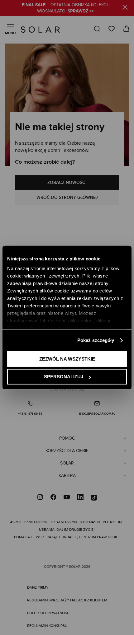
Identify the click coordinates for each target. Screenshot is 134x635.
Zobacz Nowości (67, 182)
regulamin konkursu (47, 625)
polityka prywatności (48, 613)
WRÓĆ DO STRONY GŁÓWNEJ (67, 197)
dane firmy (38, 587)
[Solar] (40, 29)
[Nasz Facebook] (53, 498)
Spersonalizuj (63, 376)
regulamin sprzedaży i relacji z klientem (67, 600)
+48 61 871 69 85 (30, 414)
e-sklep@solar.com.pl (97, 414)
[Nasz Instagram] (40, 498)
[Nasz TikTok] (94, 498)
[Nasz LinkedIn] (80, 498)
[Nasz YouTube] (67, 498)
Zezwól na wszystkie (67, 358)
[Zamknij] (125, 8)
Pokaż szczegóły (95, 340)
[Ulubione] (111, 28)
